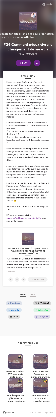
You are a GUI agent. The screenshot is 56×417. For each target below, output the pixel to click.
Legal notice (48, 413)
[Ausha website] (47, 4)
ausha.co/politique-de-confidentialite (23, 218)
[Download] (37, 63)
